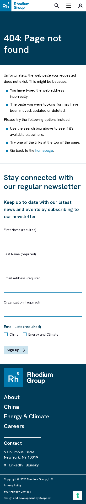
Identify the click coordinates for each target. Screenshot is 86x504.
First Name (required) (20, 230)
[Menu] (69, 5)
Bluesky (32, 465)
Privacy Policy (13, 485)
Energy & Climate (26, 416)
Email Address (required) (23, 278)
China (14, 334)
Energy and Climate (43, 334)
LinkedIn (16, 465)
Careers (14, 426)
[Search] (56, 5)
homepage (44, 150)
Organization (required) (22, 302)
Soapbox (45, 498)
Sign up (13, 349)
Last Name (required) (20, 254)
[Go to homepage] (16, 5)
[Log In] (80, 5)
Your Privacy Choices (17, 491)
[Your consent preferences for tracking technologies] (77, 495)
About (12, 397)
